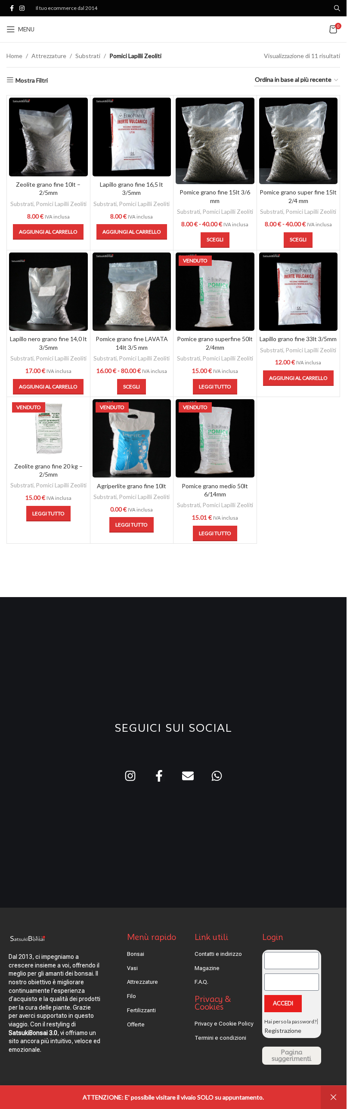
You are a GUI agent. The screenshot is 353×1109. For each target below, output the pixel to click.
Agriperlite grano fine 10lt (131, 486)
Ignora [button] (334, 1097)
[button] (48, 232)
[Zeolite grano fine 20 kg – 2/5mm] (48, 428)
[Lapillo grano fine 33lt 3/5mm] (298, 292)
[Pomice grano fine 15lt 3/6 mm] (215, 141)
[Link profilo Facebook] (11, 8)
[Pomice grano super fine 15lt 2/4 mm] (298, 141)
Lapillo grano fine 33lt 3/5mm (298, 338)
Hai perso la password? (290, 1021)
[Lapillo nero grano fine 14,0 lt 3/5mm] (48, 292)
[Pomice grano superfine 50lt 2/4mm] (215, 292)
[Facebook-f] (159, 776)
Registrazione (282, 1030)
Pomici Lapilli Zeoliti (61, 203)
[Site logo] (173, 28)
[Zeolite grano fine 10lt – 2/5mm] (48, 137)
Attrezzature (48, 55)
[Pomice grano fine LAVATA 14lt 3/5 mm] (132, 292)
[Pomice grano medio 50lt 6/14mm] (215, 438)
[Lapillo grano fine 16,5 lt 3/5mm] (132, 137)
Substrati (87, 55)
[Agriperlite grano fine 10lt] (132, 438)
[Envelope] (188, 776)
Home (14, 55)
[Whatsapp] (217, 776)
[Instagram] (130, 776)
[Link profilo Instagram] (22, 8)
